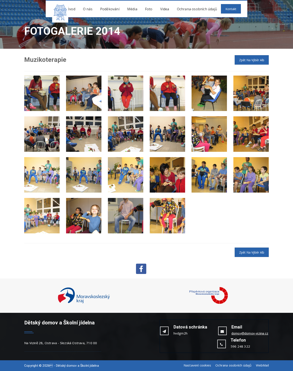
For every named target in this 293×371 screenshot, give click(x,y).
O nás (87, 9)
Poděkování (109, 9)
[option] (83, 296)
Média (132, 9)
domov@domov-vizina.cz (249, 333)
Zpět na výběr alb (251, 60)
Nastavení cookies (197, 365)
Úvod (71, 9)
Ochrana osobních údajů (197, 9)
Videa (164, 9)
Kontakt (230, 9)
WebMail (262, 365)
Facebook (141, 268)
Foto (149, 9)
